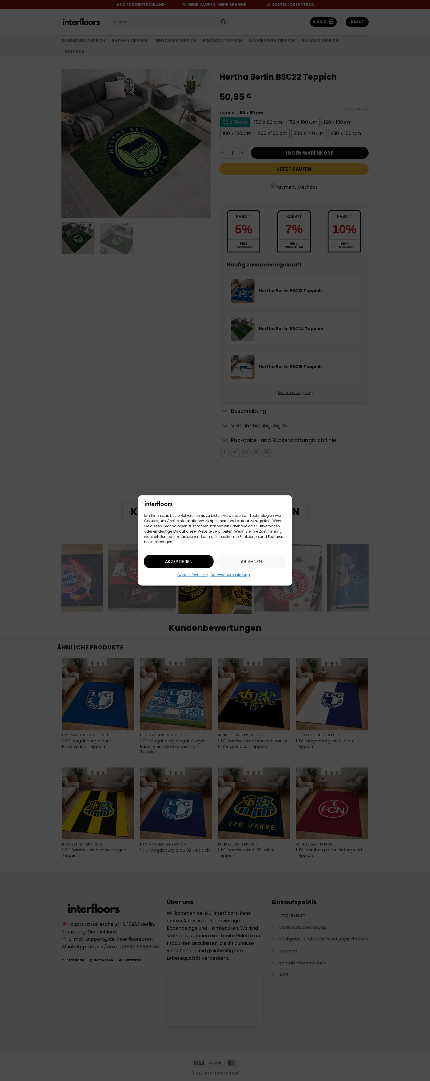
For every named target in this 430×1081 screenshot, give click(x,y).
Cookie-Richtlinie (192, 575)
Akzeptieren (178, 561)
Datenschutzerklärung (230, 575)
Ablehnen (251, 561)
